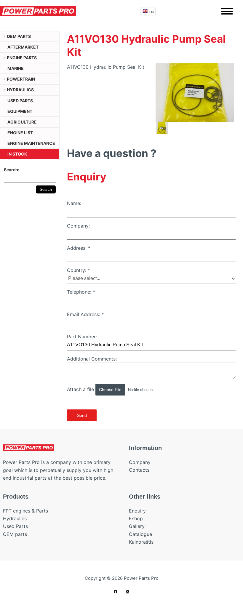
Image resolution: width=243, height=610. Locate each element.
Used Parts (15, 526)
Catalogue (140, 534)
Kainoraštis (141, 542)
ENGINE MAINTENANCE (31, 143)
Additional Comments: (92, 359)
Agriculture (22, 121)
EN (151, 11)
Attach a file (81, 389)
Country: (78, 270)
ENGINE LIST (20, 132)
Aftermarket (23, 46)
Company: (78, 226)
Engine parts (22, 57)
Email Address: (85, 314)
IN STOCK (17, 153)
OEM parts (19, 36)
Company (140, 462)
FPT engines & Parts (25, 511)
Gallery (137, 526)
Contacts (139, 470)
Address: (78, 248)
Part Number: (82, 337)
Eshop (136, 518)
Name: (74, 203)
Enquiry (137, 511)
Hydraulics (20, 89)
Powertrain (21, 78)
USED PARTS (20, 100)
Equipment (19, 111)
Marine (15, 68)
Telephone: (81, 292)
